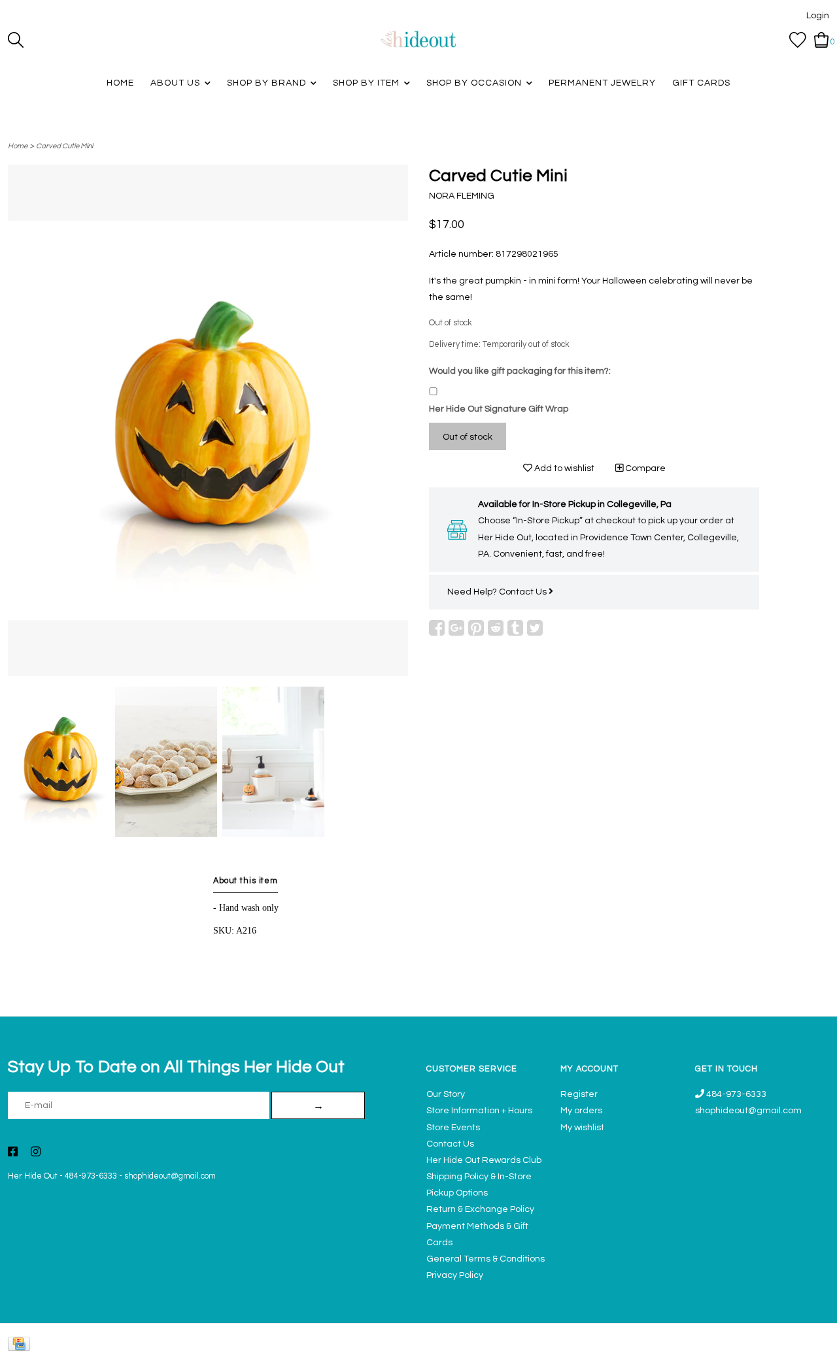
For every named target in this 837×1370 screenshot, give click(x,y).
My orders (581, 1110)
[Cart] (821, 39)
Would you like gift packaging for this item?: (520, 371)
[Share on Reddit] (496, 628)
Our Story (445, 1094)
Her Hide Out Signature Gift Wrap (498, 409)
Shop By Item (366, 83)
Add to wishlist (563, 468)
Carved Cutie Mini (64, 146)
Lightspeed (815, 1354)
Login (817, 15)
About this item (245, 881)
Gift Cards (701, 83)
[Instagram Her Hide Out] (36, 1153)
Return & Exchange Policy (480, 1209)
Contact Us (524, 591)
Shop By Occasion (474, 83)
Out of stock (467, 437)
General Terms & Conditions (485, 1259)
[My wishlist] (797, 39)
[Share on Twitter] (535, 628)
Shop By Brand (266, 83)
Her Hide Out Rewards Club (483, 1160)
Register (579, 1094)
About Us (175, 83)
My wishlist (582, 1127)
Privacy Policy (454, 1275)
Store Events (453, 1127)
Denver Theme (713, 1354)
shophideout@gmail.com (170, 1176)
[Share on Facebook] (437, 628)
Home (120, 83)
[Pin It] (476, 628)
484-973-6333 (91, 1176)
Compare (644, 468)
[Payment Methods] (21, 1347)
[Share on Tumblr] (515, 628)
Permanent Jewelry (602, 83)
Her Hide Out (33, 1176)
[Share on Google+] (456, 628)
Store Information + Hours (479, 1110)
